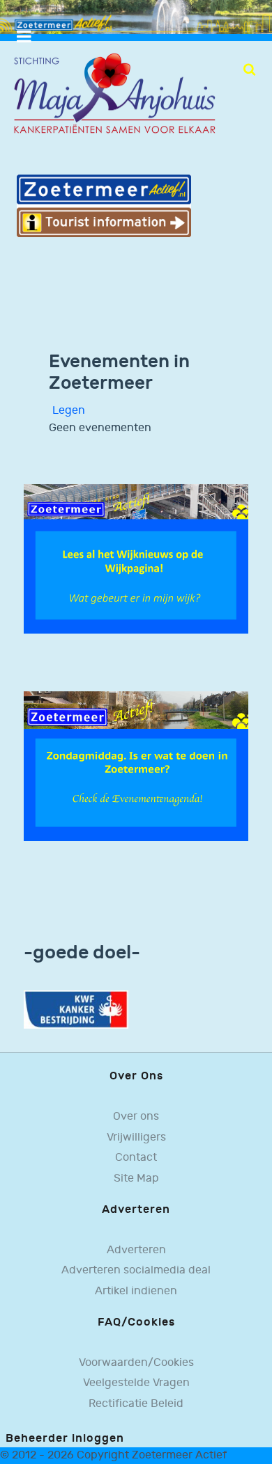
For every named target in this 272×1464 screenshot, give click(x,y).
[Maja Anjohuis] (114, 94)
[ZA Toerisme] (104, 205)
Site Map (136, 1178)
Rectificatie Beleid (136, 1403)
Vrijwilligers (136, 1137)
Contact (136, 1157)
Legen (68, 410)
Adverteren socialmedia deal (136, 1270)
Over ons (136, 1116)
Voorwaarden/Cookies (136, 1362)
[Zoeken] (249, 69)
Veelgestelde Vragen (136, 1383)
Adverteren (136, 1250)
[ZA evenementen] (136, 765)
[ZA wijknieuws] (136, 558)
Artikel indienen (136, 1291)
